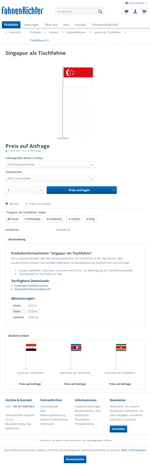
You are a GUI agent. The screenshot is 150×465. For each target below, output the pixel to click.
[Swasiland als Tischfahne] (75, 356)
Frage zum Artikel (40, 203)
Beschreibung (16, 239)
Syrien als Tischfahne (30, 373)
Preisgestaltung (84, 424)
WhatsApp (33, 219)
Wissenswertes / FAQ (88, 411)
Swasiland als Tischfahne (75, 373)
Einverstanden (75, 459)
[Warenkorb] (144, 11)
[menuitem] (79, 11)
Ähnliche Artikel (18, 335)
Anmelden (118, 429)
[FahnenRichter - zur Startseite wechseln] (22, 11)
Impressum (47, 424)
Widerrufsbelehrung (52, 415)
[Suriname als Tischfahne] (120, 356)
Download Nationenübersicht (32, 289)
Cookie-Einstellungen (88, 406)
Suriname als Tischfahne (120, 373)
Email (14, 219)
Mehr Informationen (133, 450)
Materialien (82, 415)
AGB (42, 411)
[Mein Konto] (135, 11)
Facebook (55, 219)
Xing (91, 219)
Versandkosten (49, 406)
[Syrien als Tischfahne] (30, 356)
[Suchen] (100, 11)
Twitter (75, 219)
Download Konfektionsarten (31, 285)
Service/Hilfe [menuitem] (136, 3)
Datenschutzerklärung (54, 419)
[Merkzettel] (126, 11)
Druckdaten (82, 419)
